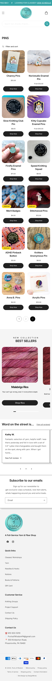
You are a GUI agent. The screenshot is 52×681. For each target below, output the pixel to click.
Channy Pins (13, 75)
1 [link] (19, 318)
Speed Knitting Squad (39, 167)
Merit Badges (13, 210)
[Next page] (32, 319)
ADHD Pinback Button (13, 254)
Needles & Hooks (12, 569)
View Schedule (40, 3)
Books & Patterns (12, 580)
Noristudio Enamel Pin (39, 77)
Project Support (11, 607)
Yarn (7, 563)
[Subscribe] (44, 500)
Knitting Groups (11, 601)
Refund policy (30, 668)
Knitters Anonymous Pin (38, 254)
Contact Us (9, 613)
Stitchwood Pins (39, 210)
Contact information (40, 672)
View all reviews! (43, 424)
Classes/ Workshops (13, 557)
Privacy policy (42, 668)
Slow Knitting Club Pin (13, 122)
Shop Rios (20, 403)
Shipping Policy (11, 618)
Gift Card (8, 586)
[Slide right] (31, 469)
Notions (8, 574)
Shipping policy (26, 672)
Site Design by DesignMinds (27, 676)
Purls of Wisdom (17, 668)
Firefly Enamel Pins (13, 167)
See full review (12, 458)
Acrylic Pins (38, 297)
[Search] (46, 23)
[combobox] (26, 24)
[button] (3, 13)
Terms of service (12, 672)
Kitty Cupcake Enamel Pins (38, 122)
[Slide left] (20, 469)
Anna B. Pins (13, 297)
